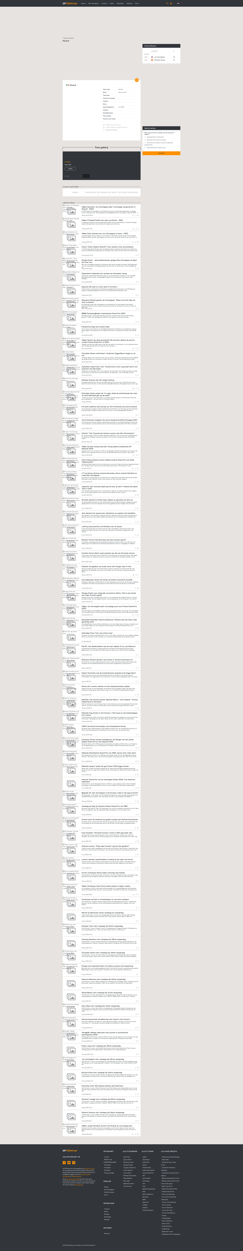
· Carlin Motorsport (147, 1210)
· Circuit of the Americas (168, 1202)
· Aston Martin (146, 1178)
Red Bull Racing (76, 1176)
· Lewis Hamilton (128, 1170)
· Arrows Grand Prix (147, 1173)
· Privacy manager (108, 1173)
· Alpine (144, 1165)
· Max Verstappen (108, 1189)
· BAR (143, 1191)
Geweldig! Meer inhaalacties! (155, 137)
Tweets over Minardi (111, 130)
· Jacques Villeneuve (129, 1167)
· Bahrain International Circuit (170, 1178)
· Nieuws (105, 1187)
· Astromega (145, 1181)
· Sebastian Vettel (128, 1183)
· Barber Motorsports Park (169, 1189)
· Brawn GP (145, 1202)
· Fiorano (163, 1215)
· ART (143, 1175)
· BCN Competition (147, 1194)
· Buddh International (167, 1191)
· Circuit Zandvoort (167, 1207)
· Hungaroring (165, 1229)
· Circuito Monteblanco (168, 1213)
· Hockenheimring (166, 1226)
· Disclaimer (107, 1170)
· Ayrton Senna (127, 1159)
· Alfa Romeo (146, 1159)
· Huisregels (107, 1167)
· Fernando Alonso (128, 1162)
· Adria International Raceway (170, 1157)
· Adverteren (107, 1165)
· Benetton (145, 1197)
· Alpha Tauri (145, 1162)
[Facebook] (64, 1162)
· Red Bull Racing (108, 1192)
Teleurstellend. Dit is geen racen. (156, 147)
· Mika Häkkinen (127, 1178)
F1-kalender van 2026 (72, 1179)
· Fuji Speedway (166, 1218)
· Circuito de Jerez (166, 1210)
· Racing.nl (106, 1233)
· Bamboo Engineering (148, 1189)
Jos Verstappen (159, 57)
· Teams (105, 1211)
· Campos (145, 1207)
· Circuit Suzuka (166, 1205)
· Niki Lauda (126, 1181)
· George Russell (128, 1165)
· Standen (106, 1214)
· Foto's (105, 1195)
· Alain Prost (126, 1157)
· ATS (143, 1183)
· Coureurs (106, 1209)
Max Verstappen (93, 3)
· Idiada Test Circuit (167, 1231)
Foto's (137, 3)
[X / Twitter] (68, 1162)
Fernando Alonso (159, 60)
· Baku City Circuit (166, 1186)
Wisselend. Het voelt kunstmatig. (156, 140)
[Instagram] (73, 1162)
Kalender (129, 3)
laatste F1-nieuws (89, 1168)
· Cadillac (145, 1205)
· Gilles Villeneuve (166, 1221)
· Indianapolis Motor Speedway (170, 1234)
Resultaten (120, 3)
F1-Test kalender (78, 1184)
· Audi (143, 1186)
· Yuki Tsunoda (127, 1186)
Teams (112, 3)
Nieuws (83, 3)
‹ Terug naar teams (68, 38)
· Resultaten (107, 1217)
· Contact (106, 1157)
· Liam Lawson (127, 1173)
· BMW (144, 1199)
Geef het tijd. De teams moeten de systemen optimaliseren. (158, 144)
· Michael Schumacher (129, 1175)
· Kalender (106, 1219)
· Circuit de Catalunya (168, 1194)
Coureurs (104, 3)
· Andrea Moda (146, 1167)
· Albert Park (165, 1159)
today (70, 3)
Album (70, 168)
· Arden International (148, 1170)
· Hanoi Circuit (165, 1223)
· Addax (144, 1157)
